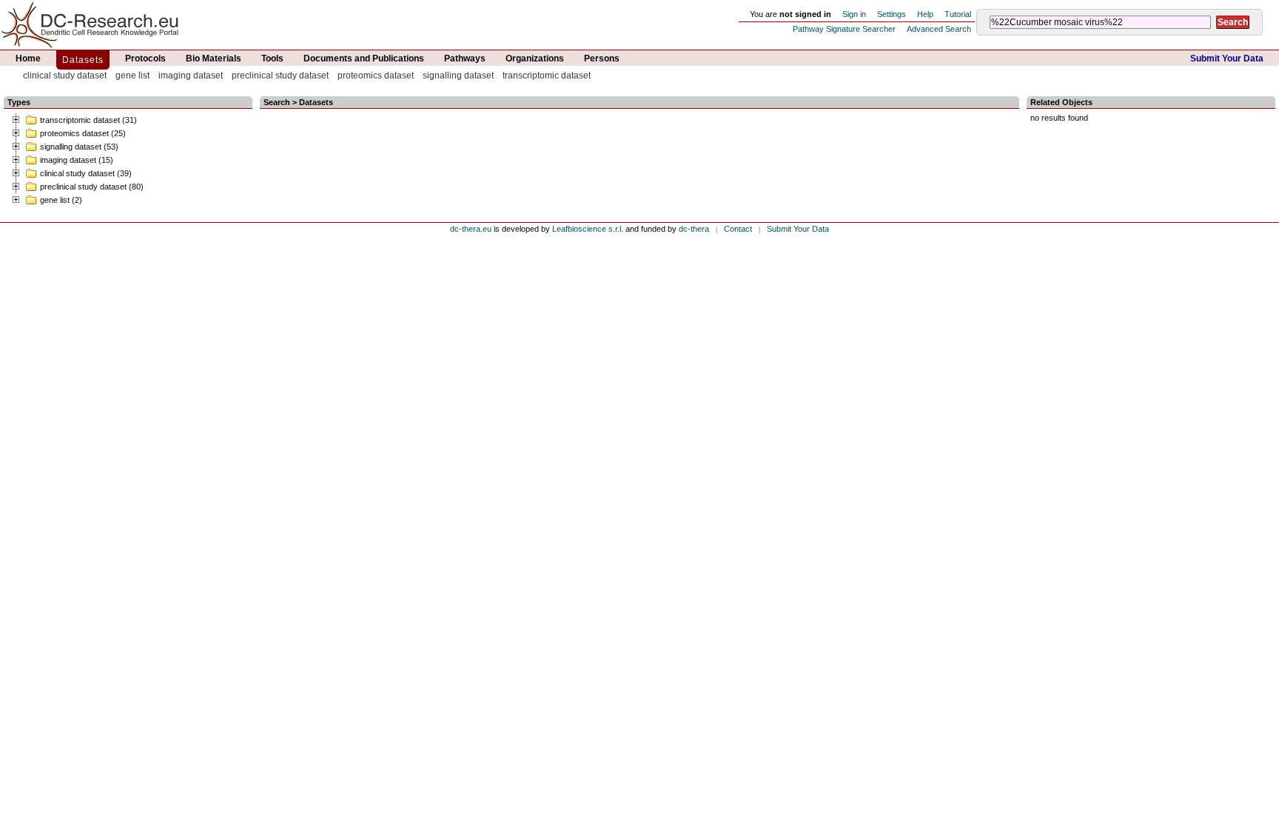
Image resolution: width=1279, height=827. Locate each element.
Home (28, 58)
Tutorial (957, 14)
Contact (738, 228)
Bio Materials (213, 58)
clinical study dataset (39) (86, 173)
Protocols (145, 58)
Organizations (535, 58)
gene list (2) (61, 199)
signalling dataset (458, 75)
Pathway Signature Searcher (844, 28)
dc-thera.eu (470, 228)
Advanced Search (939, 28)
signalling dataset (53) (79, 146)
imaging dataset (190, 75)
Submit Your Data (1226, 58)
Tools (272, 58)
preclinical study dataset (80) (92, 186)
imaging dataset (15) (76, 159)
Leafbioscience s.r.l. (587, 228)
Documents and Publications (363, 58)
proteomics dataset (376, 75)
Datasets (83, 60)
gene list (132, 75)
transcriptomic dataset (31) (88, 119)
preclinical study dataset (280, 75)
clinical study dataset (65, 75)
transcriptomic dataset (547, 75)
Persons (602, 58)
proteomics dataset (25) (83, 133)
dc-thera (694, 228)
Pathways (465, 58)
